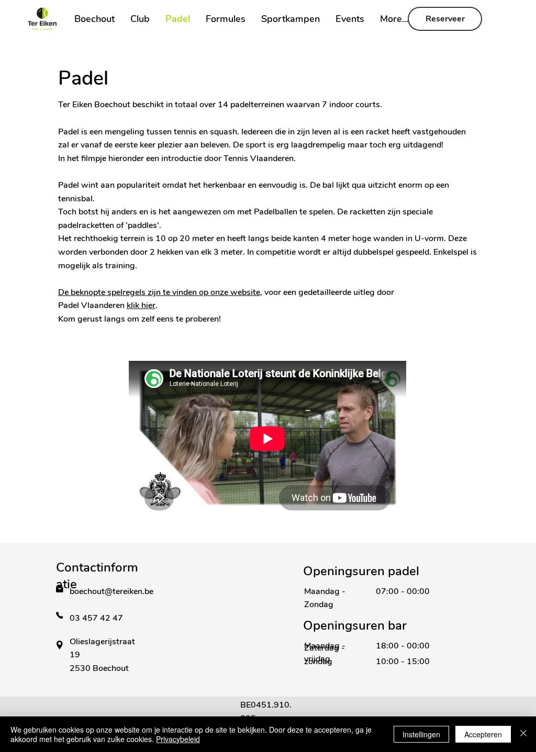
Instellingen (421, 734)
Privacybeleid (178, 739)
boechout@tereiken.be (111, 591)
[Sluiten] (523, 734)
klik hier (141, 305)
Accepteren (483, 734)
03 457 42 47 (97, 618)
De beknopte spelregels (102, 292)
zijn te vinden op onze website (203, 292)
